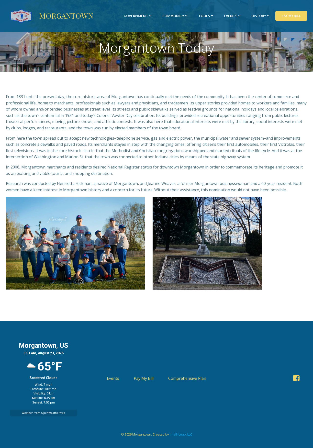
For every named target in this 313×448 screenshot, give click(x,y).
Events (230, 15)
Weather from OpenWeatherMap (43, 412)
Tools (204, 15)
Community (173, 15)
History (258, 15)
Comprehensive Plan (187, 378)
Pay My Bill (144, 378)
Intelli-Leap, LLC (181, 434)
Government (136, 15)
